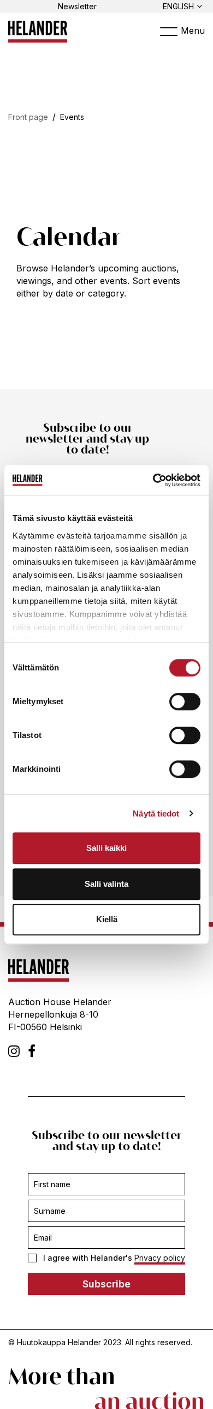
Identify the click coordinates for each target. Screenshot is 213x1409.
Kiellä (106, 919)
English (178, 6)
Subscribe (106, 1284)
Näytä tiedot (156, 813)
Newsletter (77, 6)
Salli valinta (106, 883)
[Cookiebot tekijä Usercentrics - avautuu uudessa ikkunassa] (153, 480)
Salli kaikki (106, 847)
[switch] (184, 701)
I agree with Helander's (114, 1257)
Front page (28, 117)
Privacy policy (159, 1257)
